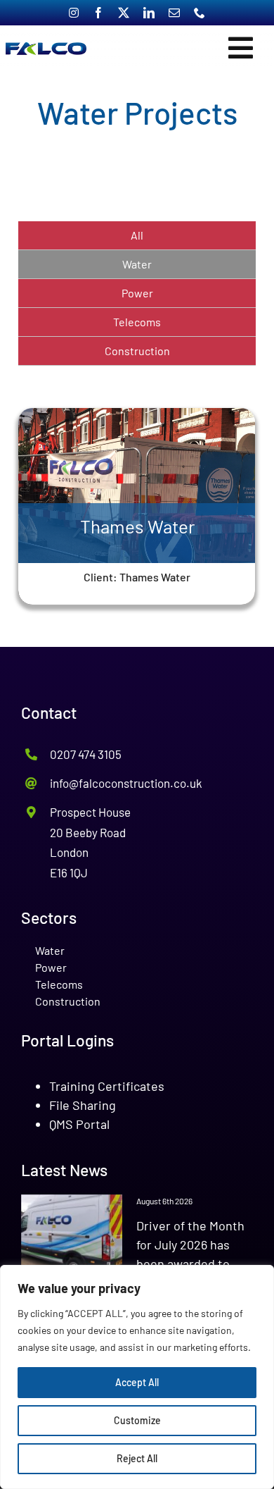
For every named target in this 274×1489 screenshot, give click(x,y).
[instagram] (74, 12)
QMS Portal (79, 1124)
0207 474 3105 (86, 754)
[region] (137, 1377)
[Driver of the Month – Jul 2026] (71, 1235)
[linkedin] (149, 12)
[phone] (199, 12)
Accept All (137, 1382)
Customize (137, 1420)
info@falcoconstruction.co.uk (126, 783)
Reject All (137, 1458)
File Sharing (82, 1105)
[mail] (174, 12)
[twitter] (123, 12)
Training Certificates (106, 1086)
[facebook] (98, 12)
